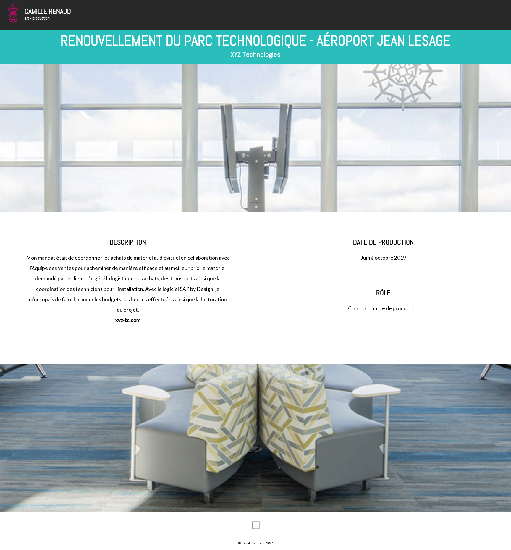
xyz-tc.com (127, 320)
